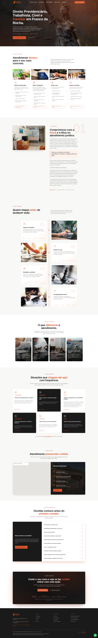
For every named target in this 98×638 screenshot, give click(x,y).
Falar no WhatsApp (43, 590)
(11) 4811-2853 (58, 481)
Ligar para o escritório (55, 590)
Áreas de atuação (33, 2)
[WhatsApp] (84, 632)
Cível (37, 619)
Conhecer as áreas (31, 37)
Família (37, 621)
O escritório (41, 2)
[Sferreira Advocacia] (17, 2)
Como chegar (57, 490)
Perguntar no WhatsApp (20, 547)
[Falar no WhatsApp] (95, 635)
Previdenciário (38, 616)
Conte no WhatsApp (47, 436)
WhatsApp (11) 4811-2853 (75, 616)
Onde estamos (57, 2)
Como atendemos (49, 2)
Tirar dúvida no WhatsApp (18, 37)
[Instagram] (82, 632)
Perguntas (64, 2)
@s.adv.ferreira (73, 621)
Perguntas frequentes (56, 621)
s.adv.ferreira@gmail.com (75, 619)
